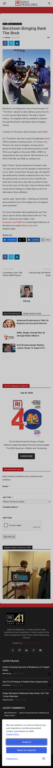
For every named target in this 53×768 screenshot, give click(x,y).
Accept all (26, 741)
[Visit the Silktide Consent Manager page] (44, 759)
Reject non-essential (26, 750)
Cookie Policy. (12, 734)
